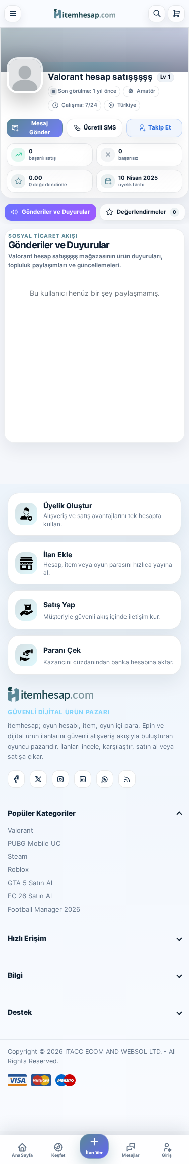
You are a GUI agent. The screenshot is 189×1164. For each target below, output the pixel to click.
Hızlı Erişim (27, 938)
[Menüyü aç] (12, 13)
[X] (38, 779)
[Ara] (156, 13)
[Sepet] (176, 13)
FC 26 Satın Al (30, 896)
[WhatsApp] (104, 779)
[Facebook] (16, 779)
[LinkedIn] (82, 779)
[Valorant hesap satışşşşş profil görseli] (25, 75)
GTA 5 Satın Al (30, 883)
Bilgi (15, 975)
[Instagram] (60, 779)
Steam (17, 856)
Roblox (18, 869)
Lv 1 (165, 76)
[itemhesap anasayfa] (84, 13)
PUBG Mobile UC (34, 843)
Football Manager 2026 (44, 909)
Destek (20, 1012)
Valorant (20, 830)
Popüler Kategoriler (42, 813)
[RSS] (127, 779)
